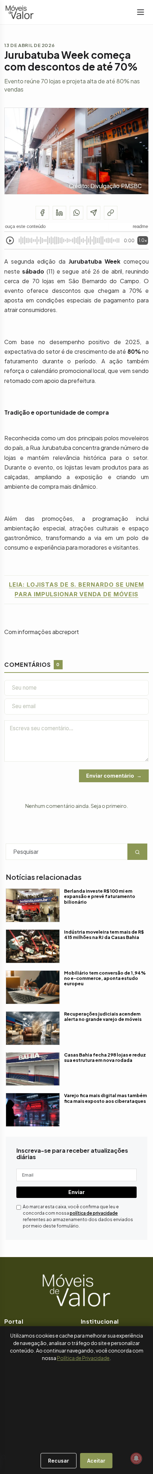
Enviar (76, 1192)
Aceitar (96, 1461)
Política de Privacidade (83, 1358)
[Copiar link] (110, 212)
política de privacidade (94, 1213)
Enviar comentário (110, 776)
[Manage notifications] (136, 1458)
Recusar (58, 1461)
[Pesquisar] (3, 1457)
